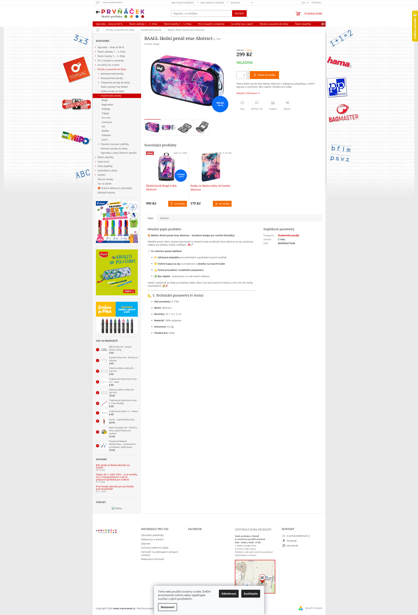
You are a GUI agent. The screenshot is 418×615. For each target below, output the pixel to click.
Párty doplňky (105, 166)
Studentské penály (111, 95)
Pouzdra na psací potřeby (115, 144)
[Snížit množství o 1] (248, 77)
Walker (105, 130)
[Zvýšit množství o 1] (248, 73)
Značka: (151, 43)
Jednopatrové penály (112, 73)
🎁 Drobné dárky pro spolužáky (115, 188)
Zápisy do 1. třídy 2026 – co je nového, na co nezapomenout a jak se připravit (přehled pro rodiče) (117, 477)
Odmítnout (228, 593)
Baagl (105, 100)
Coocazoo (107, 122)
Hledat (239, 13)
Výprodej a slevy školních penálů (119, 152)
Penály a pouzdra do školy (112, 69)
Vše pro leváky (105, 179)
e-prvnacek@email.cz (298, 535)
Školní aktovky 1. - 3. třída (111, 51)
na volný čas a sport (108, 64)
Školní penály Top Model (114, 86)
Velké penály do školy (112, 91)
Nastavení (167, 607)
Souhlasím (251, 593)
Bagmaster (107, 104)
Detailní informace (247, 93)
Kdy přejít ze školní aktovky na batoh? (113, 466)
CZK (303, 2)
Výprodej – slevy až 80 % (111, 47)
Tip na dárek (104, 183)
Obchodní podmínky (182, 2)
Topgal (105, 113)
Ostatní (102, 174)
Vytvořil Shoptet (313, 608)
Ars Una (106, 117)
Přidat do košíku (267, 75)
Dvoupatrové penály (112, 78)
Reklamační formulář (152, 559)
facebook (292, 540)
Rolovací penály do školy (114, 148)
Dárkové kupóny (107, 192)
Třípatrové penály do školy (115, 82)
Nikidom (106, 135)
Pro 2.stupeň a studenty (111, 60)
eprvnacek (292, 545)
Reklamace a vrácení (212, 2)
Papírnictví (103, 161)
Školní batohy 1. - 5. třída (111, 56)
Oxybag (106, 108)
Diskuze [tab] (164, 218)
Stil (103, 126)
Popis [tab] (151, 218)
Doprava (235, 2)
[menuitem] (109, 24)
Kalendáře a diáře (107, 170)
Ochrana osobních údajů (154, 547)
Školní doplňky (105, 157)
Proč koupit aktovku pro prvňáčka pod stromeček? (115, 487)
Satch (105, 139)
